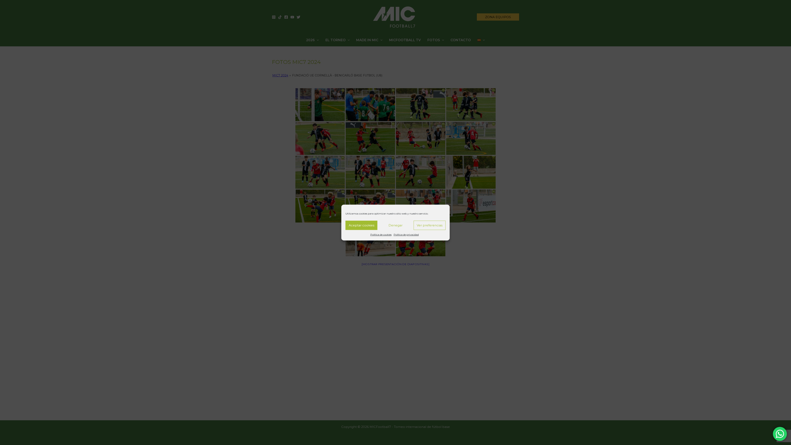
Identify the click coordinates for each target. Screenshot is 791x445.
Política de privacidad (406, 234)
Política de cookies (381, 234)
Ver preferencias (429, 225)
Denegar (395, 225)
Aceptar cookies (361, 225)
